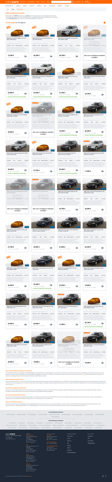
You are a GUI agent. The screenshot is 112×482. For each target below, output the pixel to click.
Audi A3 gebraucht (12, 422)
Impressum (90, 436)
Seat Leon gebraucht (12, 427)
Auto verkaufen (30, 2)
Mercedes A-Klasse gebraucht (44, 425)
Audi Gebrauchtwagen (10, 414)
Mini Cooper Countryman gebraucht (87, 425)
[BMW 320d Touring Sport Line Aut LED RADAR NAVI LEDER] (69, 69)
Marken (69, 447)
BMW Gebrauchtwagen (21, 414)
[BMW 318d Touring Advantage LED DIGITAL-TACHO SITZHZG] (69, 146)
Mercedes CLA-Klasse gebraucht (72, 425)
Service (48, 2)
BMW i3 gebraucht (88, 422)
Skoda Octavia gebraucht (46, 427)
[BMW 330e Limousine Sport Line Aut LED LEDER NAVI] (43, 261)
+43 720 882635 (29, 458)
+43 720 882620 (29, 439)
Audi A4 (83, 374)
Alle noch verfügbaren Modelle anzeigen (94, 56)
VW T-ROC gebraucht (88, 427)
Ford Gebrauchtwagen (42, 414)
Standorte (78, 2)
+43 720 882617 (9, 437)
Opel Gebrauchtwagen (66, 414)
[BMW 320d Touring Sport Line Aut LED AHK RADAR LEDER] (94, 222)
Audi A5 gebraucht (30, 422)
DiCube (30, 476)
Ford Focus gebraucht (33, 425)
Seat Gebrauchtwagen (89, 414)
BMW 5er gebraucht (78, 422)
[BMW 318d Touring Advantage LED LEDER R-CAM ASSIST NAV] (17, 146)
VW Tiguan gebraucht (99, 427)
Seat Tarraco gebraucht (22, 427)
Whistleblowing (91, 443)
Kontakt (37, 2)
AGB (89, 438)
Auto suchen (23, 2)
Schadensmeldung (71, 452)
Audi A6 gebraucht (40, 422)
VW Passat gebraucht (78, 427)
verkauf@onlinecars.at (11, 438)
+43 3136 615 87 (50, 447)
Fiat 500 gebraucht (22, 425)
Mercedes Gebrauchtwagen (54, 414)
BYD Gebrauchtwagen (32, 414)
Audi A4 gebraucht (21, 422)
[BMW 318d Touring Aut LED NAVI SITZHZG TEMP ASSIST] (94, 69)
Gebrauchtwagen (71, 433)
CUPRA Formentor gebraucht (11, 425)
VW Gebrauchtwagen (55, 416)
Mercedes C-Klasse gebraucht (58, 425)
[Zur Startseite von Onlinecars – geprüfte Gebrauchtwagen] (12, 2)
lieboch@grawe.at (51, 450)
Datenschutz (90, 440)
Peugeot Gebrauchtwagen (77, 414)
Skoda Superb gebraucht (58, 427)
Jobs (68, 443)
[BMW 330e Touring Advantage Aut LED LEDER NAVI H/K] (17, 299)
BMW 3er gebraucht (59, 422)
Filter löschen (20, 9)
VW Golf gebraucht (68, 427)
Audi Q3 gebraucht (49, 422)
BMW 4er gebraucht (68, 422)
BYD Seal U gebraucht (98, 422)
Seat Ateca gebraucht (101, 425)
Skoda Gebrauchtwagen (99, 414)
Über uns (43, 2)
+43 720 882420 (29, 449)
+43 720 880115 (29, 468)
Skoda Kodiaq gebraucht (34, 427)
